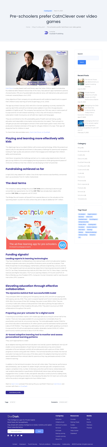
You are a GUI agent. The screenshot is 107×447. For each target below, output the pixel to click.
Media (89, 416)
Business (81, 216)
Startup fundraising (91, 232)
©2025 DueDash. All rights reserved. (82, 444)
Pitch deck (82, 229)
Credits (80, 155)
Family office (82, 224)
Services (80, 191)
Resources (74, 416)
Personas (81, 180)
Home (28, 27)
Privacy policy (56, 444)
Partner (80, 177)
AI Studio (58, 430)
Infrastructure (60, 422)
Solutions (81, 195)
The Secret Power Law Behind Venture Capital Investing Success (92, 83)
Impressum (22, 444)
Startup (81, 232)
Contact (15, 444)
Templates (81, 199)
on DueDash (23, 386)
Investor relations (91, 227)
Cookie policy (66, 444)
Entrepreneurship (83, 222)
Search (80, 54)
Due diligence (93, 219)
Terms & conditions (44, 444)
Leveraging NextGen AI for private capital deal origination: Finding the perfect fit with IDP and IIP (88, 125)
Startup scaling (83, 234)
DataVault (73, 433)
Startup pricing (60, 433)
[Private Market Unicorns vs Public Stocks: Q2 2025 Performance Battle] (81, 95)
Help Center (74, 430)
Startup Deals (74, 422)
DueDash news (83, 219)
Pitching (89, 229)
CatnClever (9, 88)
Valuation (92, 234)
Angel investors (92, 214)
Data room (89, 216)
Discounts (81, 158)
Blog (33, 27)
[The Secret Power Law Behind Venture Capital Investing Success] (81, 82)
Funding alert (48, 10)
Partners (89, 425)
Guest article (82, 169)
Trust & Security (32, 444)
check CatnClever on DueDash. (39, 132)
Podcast (80, 188)
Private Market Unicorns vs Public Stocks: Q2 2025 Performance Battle (91, 96)
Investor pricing (60, 436)
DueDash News (83, 162)
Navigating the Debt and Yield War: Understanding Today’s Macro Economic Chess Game (88, 110)
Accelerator (82, 214)
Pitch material (82, 184)
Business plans (82, 151)
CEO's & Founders (61, 425)
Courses (73, 419)
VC (79, 237)
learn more (15, 384)
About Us (59, 439)
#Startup (12, 402)
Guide (80, 173)
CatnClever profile (15, 392)
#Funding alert (63, 402)
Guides (72, 425)
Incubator (81, 227)
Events (89, 422)
